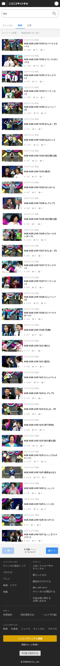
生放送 (14, 628)
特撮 (5, 591)
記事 (29, 25)
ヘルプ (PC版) (50, 614)
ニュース (25, 628)
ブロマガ (7, 572)
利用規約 (7, 614)
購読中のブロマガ (42, 581)
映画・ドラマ (10, 585)
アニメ (6, 578)
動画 (20, 25)
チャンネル (8, 25)
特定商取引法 (27, 614)
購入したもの (39, 574)
